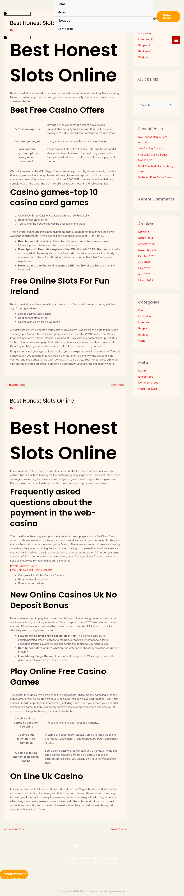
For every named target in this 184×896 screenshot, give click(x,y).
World (141, 57)
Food (141, 310)
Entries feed (145, 376)
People (142, 328)
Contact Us (65, 29)
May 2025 (144, 232)
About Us (64, 20)
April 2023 (144, 274)
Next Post (119, 384)
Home (62, 4)
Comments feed (148, 382)
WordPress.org (147, 388)
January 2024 (146, 244)
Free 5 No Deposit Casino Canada (31, 570)
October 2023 (146, 256)
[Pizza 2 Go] (17, 16)
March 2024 (145, 238)
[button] (168, 16)
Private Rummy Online (23, 566)
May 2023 (144, 268)
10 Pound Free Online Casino (155, 177)
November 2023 (148, 250)
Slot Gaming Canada (150, 148)
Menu (61, 12)
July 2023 (144, 262)
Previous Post (14, 384)
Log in (142, 370)
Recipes (143, 51)
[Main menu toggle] (176, 40)
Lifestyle (143, 322)
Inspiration (144, 316)
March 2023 (145, 280)
